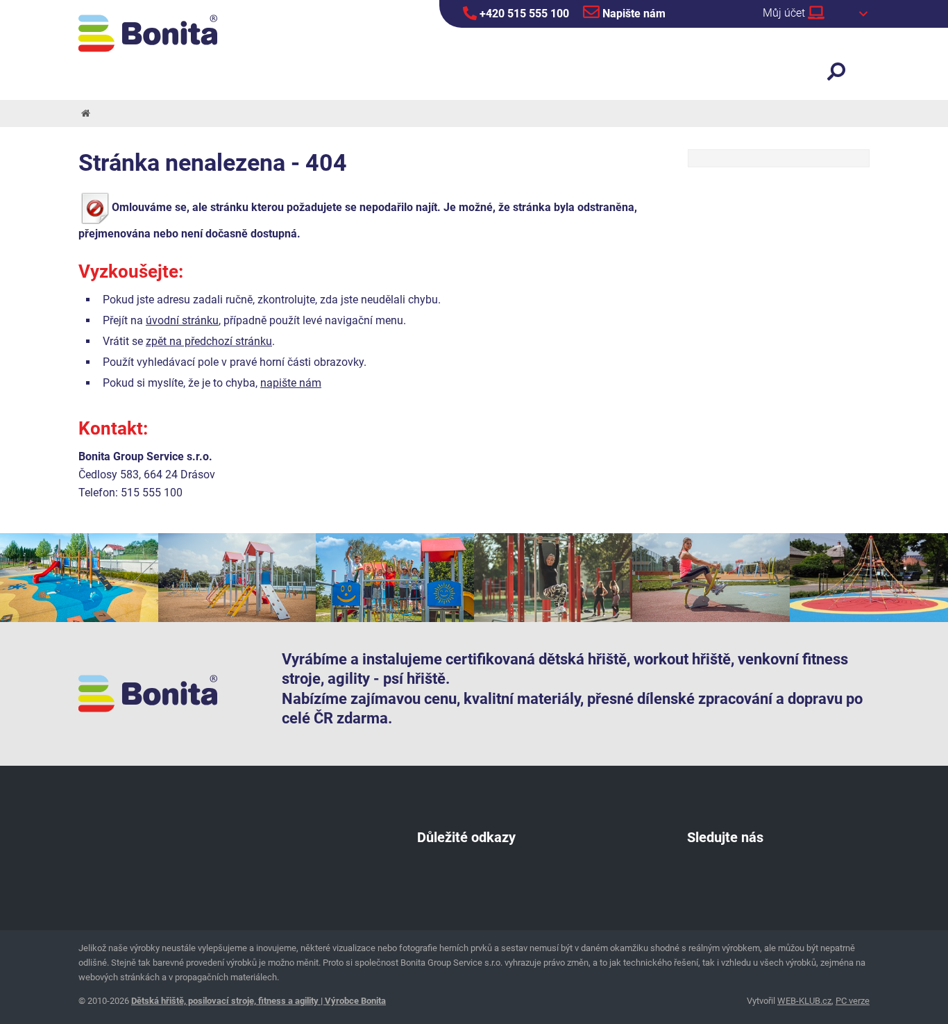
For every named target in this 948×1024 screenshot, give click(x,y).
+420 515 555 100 (523, 13)
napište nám (290, 382)
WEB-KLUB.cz (804, 1001)
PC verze (853, 1001)
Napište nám (633, 13)
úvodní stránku (182, 320)
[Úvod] (84, 113)
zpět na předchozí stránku (209, 341)
